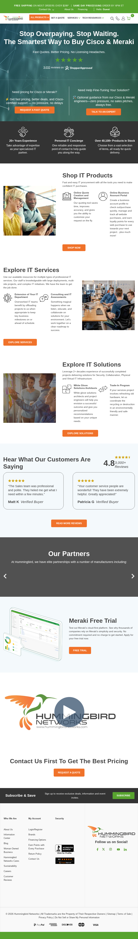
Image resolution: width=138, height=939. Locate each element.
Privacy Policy (46, 917)
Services (72, 18)
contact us (45, 9)
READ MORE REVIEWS (69, 523)
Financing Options (37, 840)
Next (132, 576)
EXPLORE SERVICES (20, 342)
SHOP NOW (73, 247)
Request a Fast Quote (34, 110)
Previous (6, 576)
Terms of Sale (124, 914)
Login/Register (35, 829)
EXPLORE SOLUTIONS (80, 433)
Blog (6, 843)
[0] (128, 18)
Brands (31, 834)
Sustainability (10, 866)
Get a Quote (58, 18)
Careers (7, 871)
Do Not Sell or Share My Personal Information (77, 917)
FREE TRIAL (80, 650)
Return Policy (35, 854)
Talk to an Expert (104, 111)
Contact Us (33, 859)
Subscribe (123, 795)
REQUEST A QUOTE (69, 772)
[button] (65, 833)
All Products (38, 17)
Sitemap (111, 914)
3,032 (46, 67)
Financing (82, 9)
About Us (69, 9)
